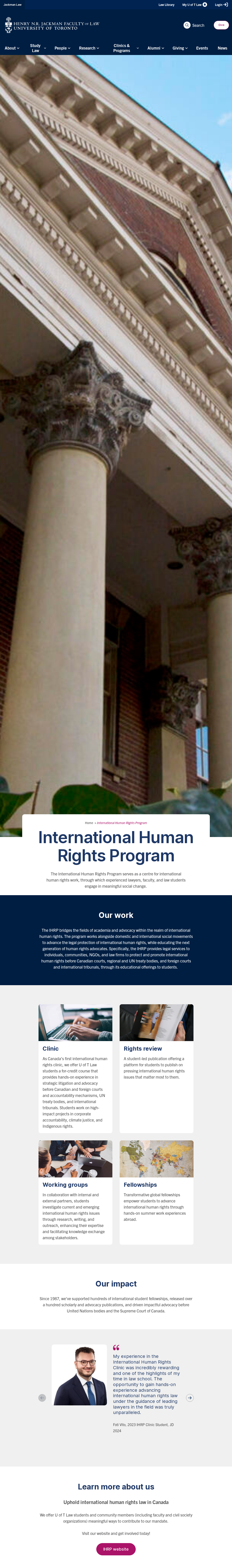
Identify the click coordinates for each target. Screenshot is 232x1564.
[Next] (190, 1398)
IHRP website (116, 1549)
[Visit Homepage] (52, 25)
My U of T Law (192, 4)
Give (221, 25)
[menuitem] (11, 48)
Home (89, 823)
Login (218, 4)
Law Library (166, 4)
